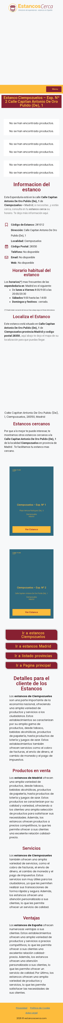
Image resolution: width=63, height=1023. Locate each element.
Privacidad (21, 1007)
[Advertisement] (31, 50)
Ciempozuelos (31, 514)
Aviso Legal (31, 1012)
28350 (16, 470)
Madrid (31, 516)
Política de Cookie (40, 1007)
